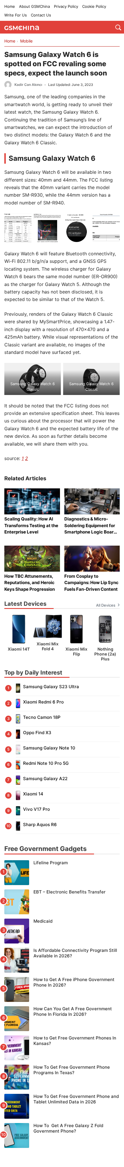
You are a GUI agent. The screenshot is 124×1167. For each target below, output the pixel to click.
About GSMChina (34, 6)
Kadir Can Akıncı (28, 84)
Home (9, 6)
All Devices (105, 605)
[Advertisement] (62, 1152)
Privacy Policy (66, 6)
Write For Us (15, 15)
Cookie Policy (94, 6)
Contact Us (41, 15)
